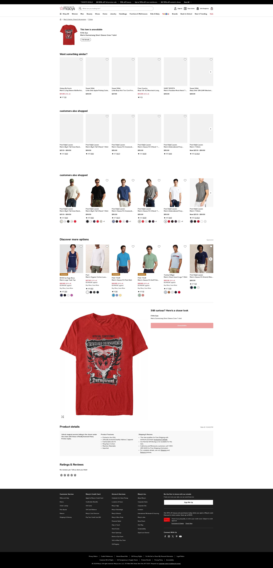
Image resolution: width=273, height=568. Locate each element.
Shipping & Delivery (66, 517)
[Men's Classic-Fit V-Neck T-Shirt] (149, 128)
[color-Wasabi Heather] (139, 295)
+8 (182, 221)
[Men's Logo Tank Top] (71, 258)
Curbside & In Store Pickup (120, 498)
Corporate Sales (142, 502)
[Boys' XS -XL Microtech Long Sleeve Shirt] (149, 71)
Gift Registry (115, 544)
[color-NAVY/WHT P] (191, 287)
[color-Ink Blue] (127, 221)
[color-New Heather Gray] (101, 221)
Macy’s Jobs (141, 517)
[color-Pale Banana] (120, 295)
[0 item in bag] (211, 8)
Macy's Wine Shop (117, 517)
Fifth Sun (84, 33)
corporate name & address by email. (170, 563)
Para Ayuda (63, 509)
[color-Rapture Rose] (143, 295)
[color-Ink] (94, 221)
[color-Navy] (61, 295)
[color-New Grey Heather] (205, 221)
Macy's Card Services (92, 513)
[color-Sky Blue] (165, 292)
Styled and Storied (143, 532)
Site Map (140, 525)
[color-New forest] (195, 287)
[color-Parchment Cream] (61, 221)
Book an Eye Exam (117, 536)
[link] (71, 95)
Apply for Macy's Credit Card (94, 498)
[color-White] (65, 221)
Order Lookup (64, 506)
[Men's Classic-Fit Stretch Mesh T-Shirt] (201, 258)
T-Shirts (90, 19)
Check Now (188, 523)
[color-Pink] (71, 295)
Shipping (164, 450)
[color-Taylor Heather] (179, 221)
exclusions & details (160, 439)
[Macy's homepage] (60, 19)
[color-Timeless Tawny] (169, 292)
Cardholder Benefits (92, 502)
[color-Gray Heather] (71, 221)
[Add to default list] (81, 59)
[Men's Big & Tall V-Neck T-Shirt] (97, 128)
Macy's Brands (116, 513)
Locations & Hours (117, 502)
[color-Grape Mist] (117, 295)
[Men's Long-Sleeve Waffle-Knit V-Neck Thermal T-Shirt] (71, 71)
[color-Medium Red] (179, 292)
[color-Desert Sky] (175, 292)
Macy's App (115, 506)
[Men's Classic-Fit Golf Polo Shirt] (149, 258)
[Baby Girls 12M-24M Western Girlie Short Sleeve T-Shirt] (201, 71)
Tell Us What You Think (119, 540)
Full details (85, 39)
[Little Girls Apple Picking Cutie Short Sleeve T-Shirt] (97, 71)
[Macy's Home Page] (67, 8)
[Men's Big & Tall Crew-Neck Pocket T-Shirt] (71, 128)
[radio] (61, 221)
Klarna (62, 502)
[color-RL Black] (195, 221)
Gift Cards (89, 506)
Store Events (115, 529)
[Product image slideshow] (104, 364)
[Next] (210, 72)
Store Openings (116, 532)
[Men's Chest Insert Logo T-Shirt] (175, 258)
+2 (130, 221)
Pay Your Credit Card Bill (93, 517)
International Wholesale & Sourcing (148, 513)
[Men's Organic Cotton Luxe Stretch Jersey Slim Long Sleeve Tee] (97, 258)
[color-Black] (68, 221)
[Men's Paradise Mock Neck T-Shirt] (175, 71)
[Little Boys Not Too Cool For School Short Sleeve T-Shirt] (123, 71)
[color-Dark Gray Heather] (139, 221)
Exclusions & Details (178, 523)
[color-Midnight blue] (97, 292)
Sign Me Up (188, 502)
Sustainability (142, 529)
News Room (141, 521)
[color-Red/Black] (75, 221)
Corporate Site (142, 506)
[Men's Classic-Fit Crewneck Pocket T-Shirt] (123, 128)
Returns (143, 452)
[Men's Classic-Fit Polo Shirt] (123, 258)
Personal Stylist (116, 521)
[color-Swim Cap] (113, 295)
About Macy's (142, 498)
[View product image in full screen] (62, 417)
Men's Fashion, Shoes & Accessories (75, 19)
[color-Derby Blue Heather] (113, 221)
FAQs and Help (64, 498)
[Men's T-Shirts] (201, 128)
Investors (140, 509)
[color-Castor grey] (94, 292)
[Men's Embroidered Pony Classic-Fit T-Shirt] (175, 128)
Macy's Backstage (117, 509)
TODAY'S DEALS (87, 2)
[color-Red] (97, 221)
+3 (104, 221)
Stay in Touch (116, 525)
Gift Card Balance (91, 509)
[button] (104, 364)
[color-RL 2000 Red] (198, 221)
